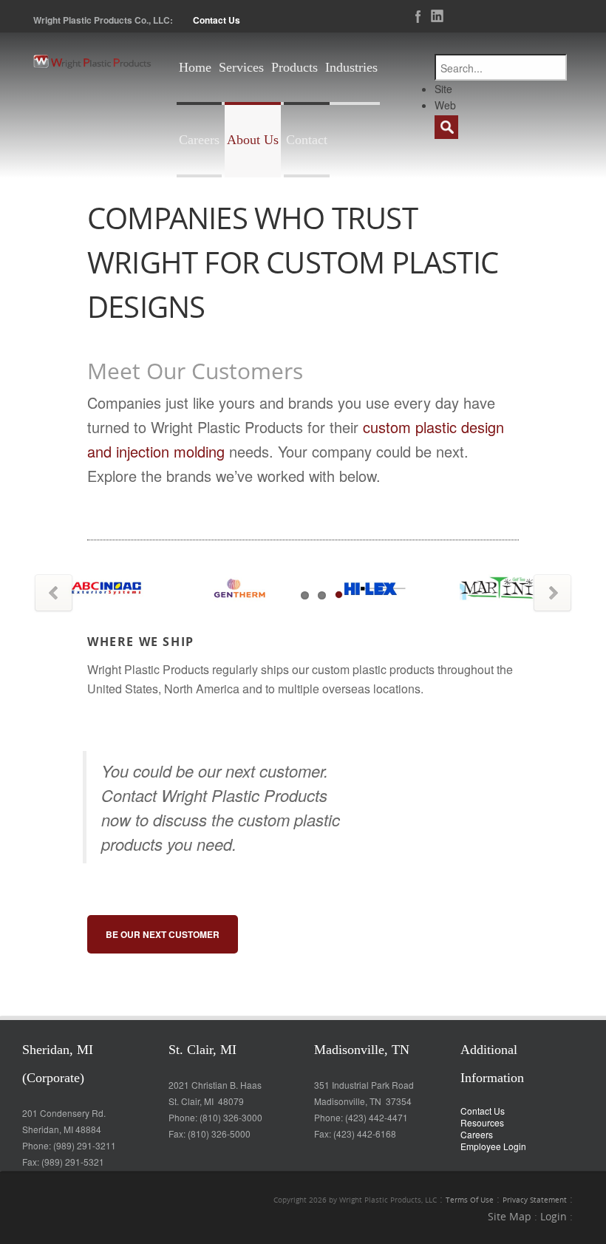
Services (241, 67)
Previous (53, 593)
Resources (482, 1122)
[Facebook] (414, 16)
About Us (253, 139)
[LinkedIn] (433, 16)
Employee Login (493, 1146)
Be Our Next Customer (162, 934)
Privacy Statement (535, 1200)
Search (446, 127)
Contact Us (216, 20)
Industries (351, 67)
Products (294, 67)
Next (552, 593)
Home (195, 67)
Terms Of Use (470, 1200)
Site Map (509, 1216)
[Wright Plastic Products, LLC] (92, 61)
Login (553, 1216)
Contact (306, 139)
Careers (199, 139)
